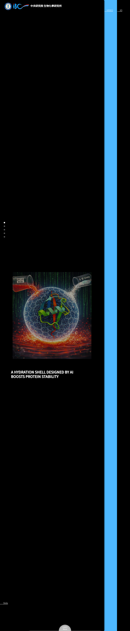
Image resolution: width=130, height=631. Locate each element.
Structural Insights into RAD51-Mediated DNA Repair (42, 374)
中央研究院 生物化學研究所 (46, 6)
